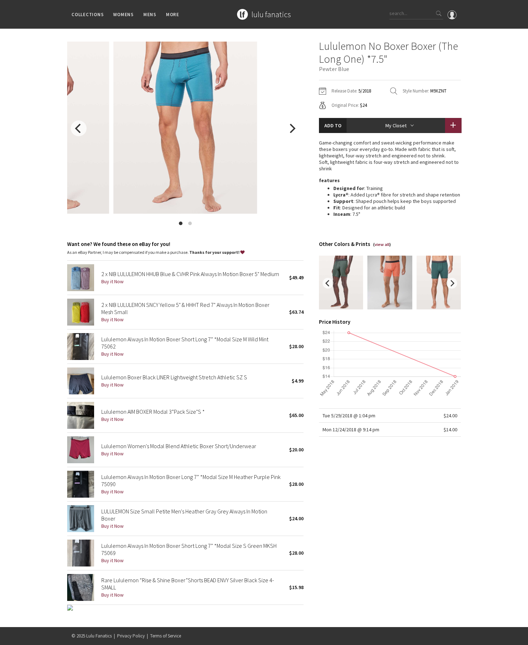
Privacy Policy (131, 636)
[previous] (79, 128)
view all (382, 244)
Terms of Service (165, 636)
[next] (292, 128)
